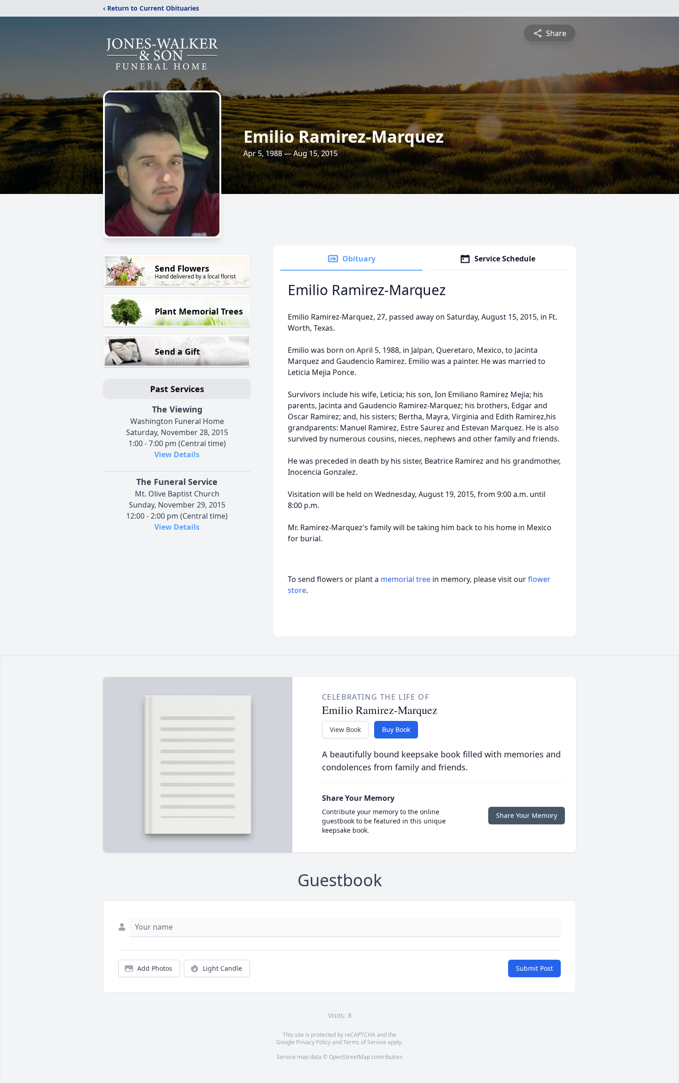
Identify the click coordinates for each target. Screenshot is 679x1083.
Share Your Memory (526, 815)
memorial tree (405, 579)
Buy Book (396, 729)
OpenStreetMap (349, 1057)
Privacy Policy (313, 1042)
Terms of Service (364, 1042)
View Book (345, 729)
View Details (177, 454)
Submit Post (534, 968)
